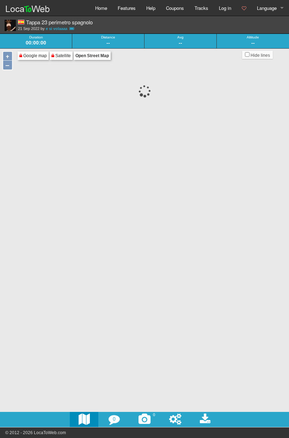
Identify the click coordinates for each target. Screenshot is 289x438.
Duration (36, 37)
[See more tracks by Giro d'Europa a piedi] (10, 25)
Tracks (201, 8)
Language (267, 8)
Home (101, 8)
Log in (225, 8)
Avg (180, 37)
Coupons (175, 8)
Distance (108, 37)
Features (127, 8)
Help (150, 8)
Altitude (253, 37)
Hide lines (260, 55)
